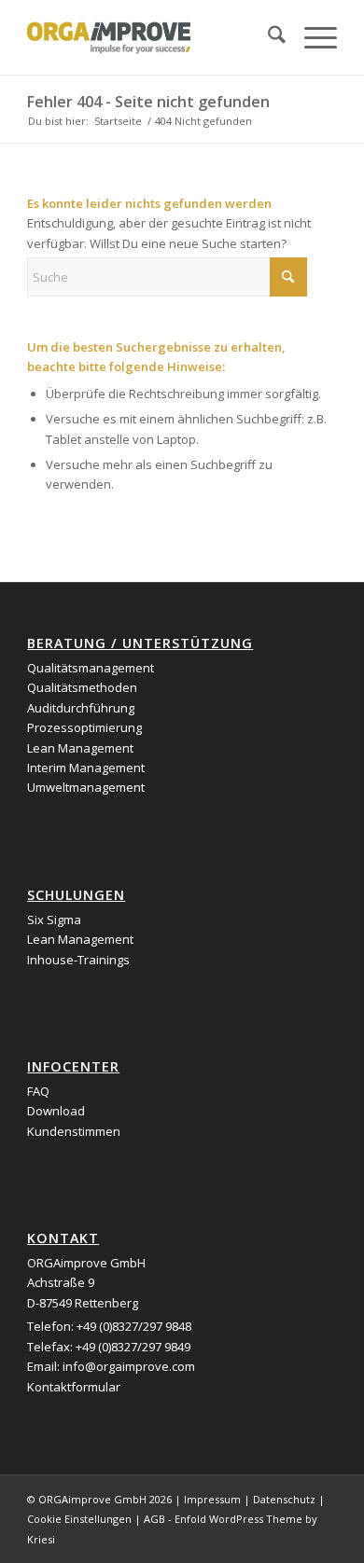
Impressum (212, 1499)
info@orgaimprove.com (129, 1366)
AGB (154, 1519)
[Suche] (267, 37)
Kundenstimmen (73, 1131)
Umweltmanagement (86, 787)
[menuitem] (267, 37)
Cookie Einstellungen (79, 1519)
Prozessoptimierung (84, 727)
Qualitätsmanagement (90, 667)
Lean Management (80, 748)
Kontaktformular (73, 1386)
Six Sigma (54, 919)
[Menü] (311, 37)
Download (56, 1110)
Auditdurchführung (80, 707)
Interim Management (86, 767)
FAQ (38, 1091)
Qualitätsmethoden (82, 687)
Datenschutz (284, 1499)
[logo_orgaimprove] (150, 37)
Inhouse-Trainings (78, 959)
